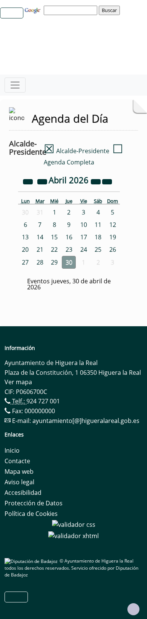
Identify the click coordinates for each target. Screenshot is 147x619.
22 (54, 249)
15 (54, 237)
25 (98, 249)
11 (98, 225)
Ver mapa (18, 382)
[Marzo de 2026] (43, 181)
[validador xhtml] (73, 535)
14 (40, 237)
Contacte (17, 461)
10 (83, 225)
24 (83, 249)
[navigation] (71, 10)
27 (25, 262)
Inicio (12, 450)
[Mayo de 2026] (107, 181)
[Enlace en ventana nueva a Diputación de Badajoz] (32, 561)
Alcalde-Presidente (76, 151)
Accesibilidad (23, 492)
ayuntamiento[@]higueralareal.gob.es (85, 421)
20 (25, 249)
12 (112, 225)
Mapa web (19, 471)
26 (112, 249)
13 (25, 237)
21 (40, 249)
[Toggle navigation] (15, 85)
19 (112, 237)
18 (98, 237)
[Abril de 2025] (28, 181)
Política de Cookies (31, 513)
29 (54, 262)
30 (69, 262)
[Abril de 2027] (96, 181)
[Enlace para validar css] (73, 524)
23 (69, 249)
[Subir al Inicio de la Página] (133, 609)
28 (40, 262)
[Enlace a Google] (33, 10)
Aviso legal (19, 482)
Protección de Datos (34, 503)
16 (69, 237)
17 (83, 237)
